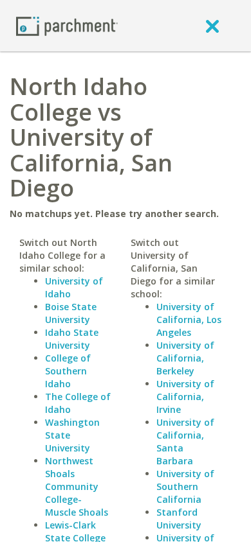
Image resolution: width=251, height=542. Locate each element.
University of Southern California (185, 486)
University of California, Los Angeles (188, 319)
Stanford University (178, 518)
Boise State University (71, 313)
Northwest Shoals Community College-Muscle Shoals (76, 486)
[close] (212, 25)
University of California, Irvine (185, 396)
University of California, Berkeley (185, 358)
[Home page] (67, 25)
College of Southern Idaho (68, 371)
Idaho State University (71, 338)
